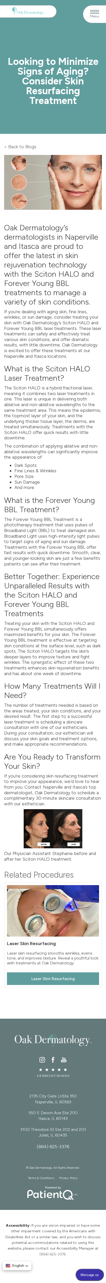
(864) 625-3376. (53, 1254)
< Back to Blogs (20, 147)
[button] (17, 1265)
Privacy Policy (68, 1178)
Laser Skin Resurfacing (53, 978)
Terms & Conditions (41, 1178)
